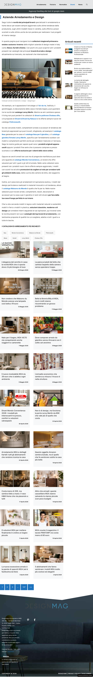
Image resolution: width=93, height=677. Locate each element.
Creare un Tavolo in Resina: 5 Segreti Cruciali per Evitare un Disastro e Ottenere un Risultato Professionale (83, 50)
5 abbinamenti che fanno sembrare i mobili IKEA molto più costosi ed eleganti (47, 569)
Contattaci (11, 651)
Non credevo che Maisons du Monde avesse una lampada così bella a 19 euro (14, 301)
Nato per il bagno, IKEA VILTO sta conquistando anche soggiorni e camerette (14, 340)
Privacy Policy (74, 673)
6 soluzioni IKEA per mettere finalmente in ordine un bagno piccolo (14, 532)
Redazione (62, 673)
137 (24, 587)
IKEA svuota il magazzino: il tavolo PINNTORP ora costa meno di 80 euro (46, 532)
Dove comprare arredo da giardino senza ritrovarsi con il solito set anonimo (48, 340)
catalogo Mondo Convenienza (26, 160)
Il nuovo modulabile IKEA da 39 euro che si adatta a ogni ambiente (14, 376)
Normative (63, 4)
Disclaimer (86, 673)
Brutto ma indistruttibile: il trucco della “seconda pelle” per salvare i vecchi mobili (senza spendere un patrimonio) (83, 72)
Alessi (5, 238)
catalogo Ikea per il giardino (37, 134)
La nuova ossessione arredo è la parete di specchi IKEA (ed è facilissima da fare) (15, 569)
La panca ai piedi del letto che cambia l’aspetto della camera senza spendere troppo (48, 264)
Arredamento (41, 4)
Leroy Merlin (25, 238)
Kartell (14, 238)
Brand (72, 4)
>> (31, 587)
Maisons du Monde (34, 233)
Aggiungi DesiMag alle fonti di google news (46, 11)
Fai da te (53, 4)
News (80, 4)
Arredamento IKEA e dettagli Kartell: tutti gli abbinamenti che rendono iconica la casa (14, 454)
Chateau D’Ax (39, 238)
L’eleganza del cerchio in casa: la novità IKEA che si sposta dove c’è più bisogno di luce (15, 264)
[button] (86, 4)
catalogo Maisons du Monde (15, 188)
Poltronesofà (49, 233)
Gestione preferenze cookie (85, 675)
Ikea (5, 233)
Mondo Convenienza (18, 233)
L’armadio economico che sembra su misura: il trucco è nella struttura (47, 376)
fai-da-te (42, 106)
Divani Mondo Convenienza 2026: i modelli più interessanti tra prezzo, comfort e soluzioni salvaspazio (13, 416)
